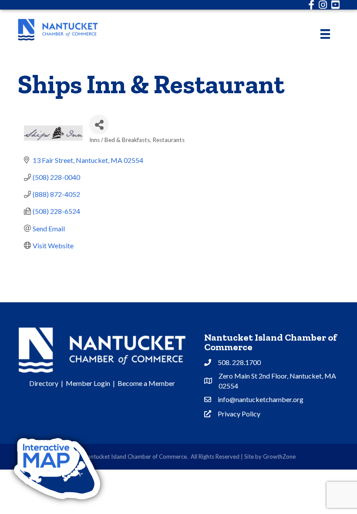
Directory (43, 383)
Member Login (88, 383)
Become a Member (146, 383)
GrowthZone (279, 456)
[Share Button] (99, 124)
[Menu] (325, 34)
